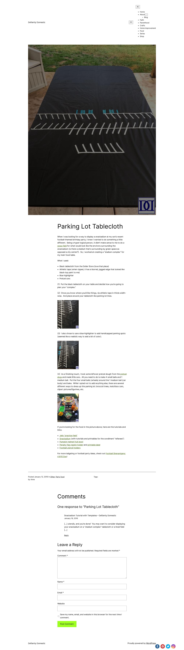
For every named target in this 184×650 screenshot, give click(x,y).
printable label (94, 445)
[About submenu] (146, 15)
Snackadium (65, 439)
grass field (62, 246)
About (142, 14)
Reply (66, 535)
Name (60, 582)
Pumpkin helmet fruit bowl (71, 442)
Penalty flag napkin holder (71, 445)
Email (60, 593)
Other (52, 477)
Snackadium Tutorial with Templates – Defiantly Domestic (90, 515)
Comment (62, 556)
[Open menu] (131, 22)
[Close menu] (138, 7)
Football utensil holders (70, 448)
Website (61, 603)
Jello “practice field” (68, 435)
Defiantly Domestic (36, 22)
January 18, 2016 (71, 518)
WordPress (151, 643)
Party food (60, 477)
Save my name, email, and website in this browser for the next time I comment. (91, 616)
